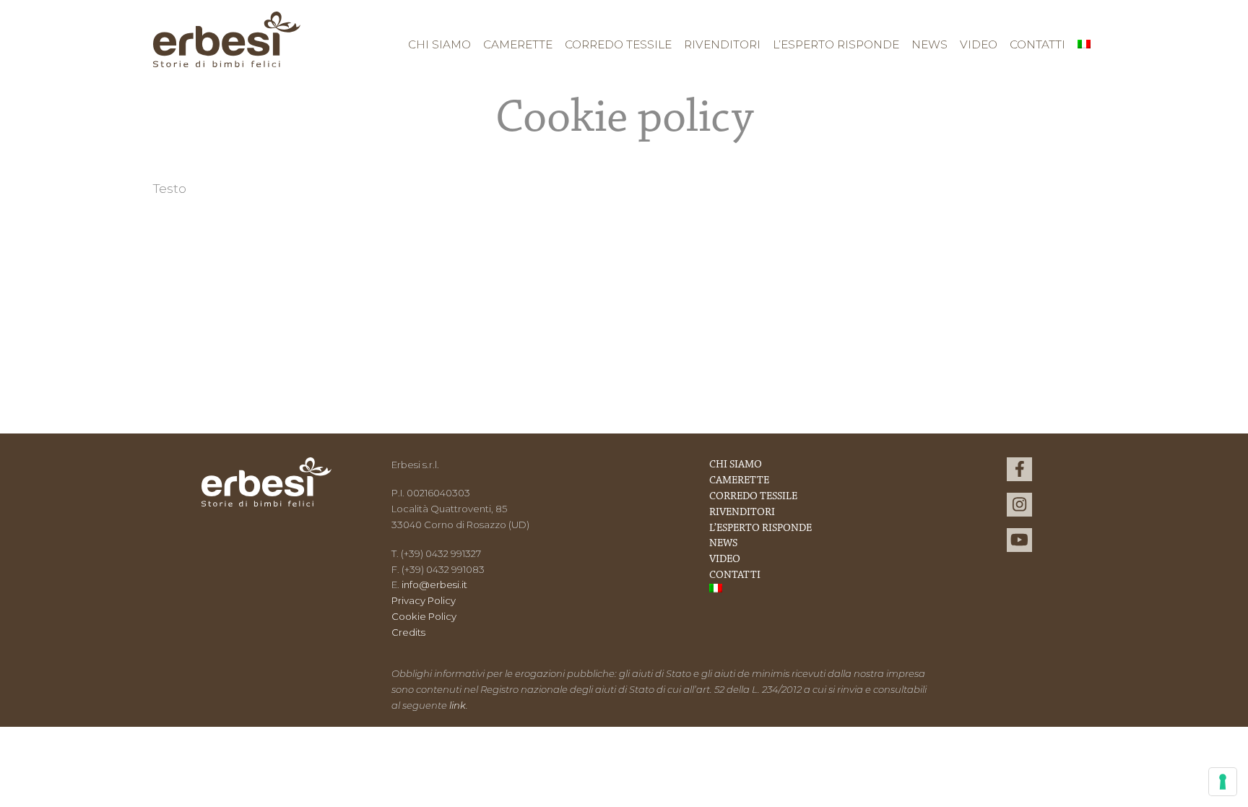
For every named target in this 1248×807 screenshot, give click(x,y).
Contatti (1037, 44)
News (929, 44)
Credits (408, 632)
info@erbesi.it (434, 584)
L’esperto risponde (836, 44)
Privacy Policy (423, 600)
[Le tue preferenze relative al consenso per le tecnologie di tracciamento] (1222, 781)
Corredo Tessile (618, 44)
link (457, 705)
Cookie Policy (423, 616)
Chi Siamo (439, 44)
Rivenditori (722, 44)
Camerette (517, 44)
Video (978, 44)
